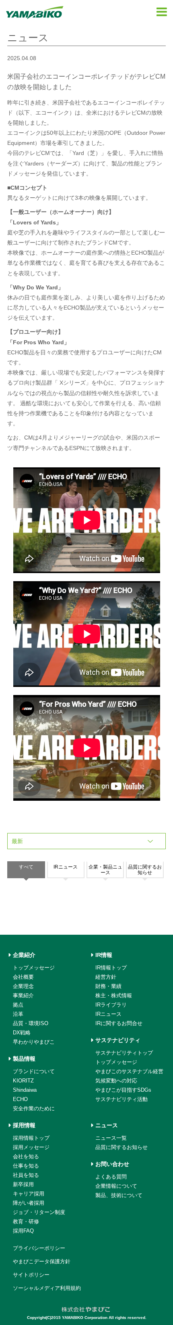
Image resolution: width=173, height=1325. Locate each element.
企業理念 (23, 986)
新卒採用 (23, 1184)
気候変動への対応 (116, 1081)
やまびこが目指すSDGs (123, 1090)
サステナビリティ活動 (121, 1099)
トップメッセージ (34, 968)
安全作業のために (34, 1108)
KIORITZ (23, 1081)
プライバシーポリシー (39, 1248)
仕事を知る (26, 1166)
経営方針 (105, 977)
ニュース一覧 (111, 1138)
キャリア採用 (28, 1194)
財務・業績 (108, 986)
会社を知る (26, 1156)
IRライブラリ (111, 1005)
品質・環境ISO (30, 1023)
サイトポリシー (31, 1275)
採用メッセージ (31, 1147)
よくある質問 (111, 1177)
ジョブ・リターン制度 (39, 1212)
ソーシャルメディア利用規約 (47, 1288)
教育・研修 (26, 1221)
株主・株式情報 (113, 995)
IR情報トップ (111, 968)
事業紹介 (23, 995)
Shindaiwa (25, 1090)
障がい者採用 (28, 1203)
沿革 (18, 1014)
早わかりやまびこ (34, 1042)
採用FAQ (23, 1231)
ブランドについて (34, 1071)
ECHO (20, 1099)
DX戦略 (22, 1033)
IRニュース (108, 1014)
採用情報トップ (31, 1138)
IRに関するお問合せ (118, 1023)
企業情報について (116, 1186)
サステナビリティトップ (124, 1053)
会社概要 (23, 977)
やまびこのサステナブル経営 (129, 1071)
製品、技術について (118, 1195)
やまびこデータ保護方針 (41, 1261)
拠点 (18, 1005)
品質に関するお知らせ (121, 1147)
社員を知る (26, 1175)
